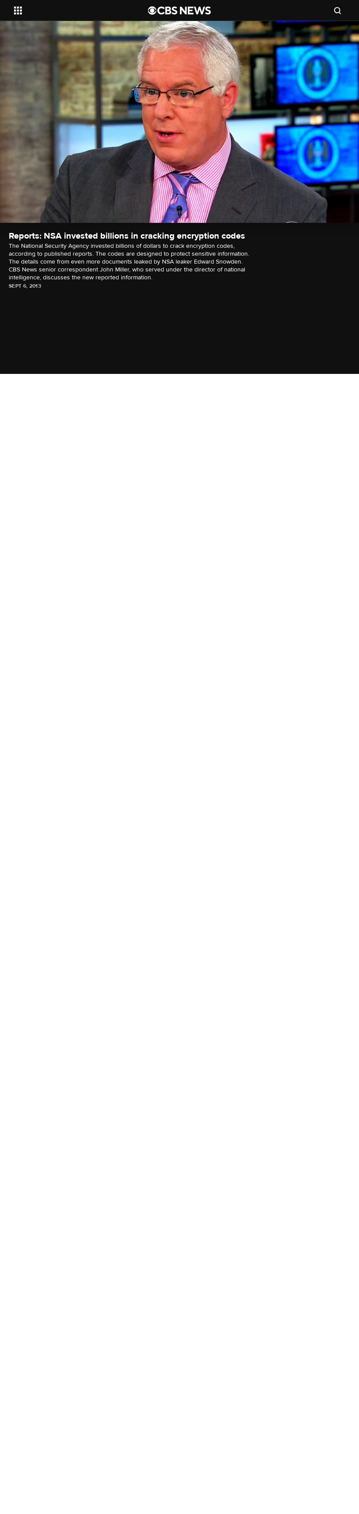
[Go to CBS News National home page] (179, 10)
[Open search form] (337, 10)
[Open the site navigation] (69, 10)
